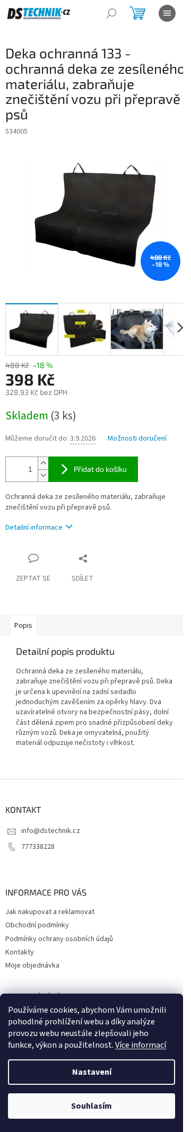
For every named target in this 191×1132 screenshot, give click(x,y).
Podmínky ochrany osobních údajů (59, 939)
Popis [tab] (23, 625)
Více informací (140, 1045)
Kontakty (19, 952)
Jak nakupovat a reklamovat (49, 912)
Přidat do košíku (100, 468)
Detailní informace (34, 527)
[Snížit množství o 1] (43, 475)
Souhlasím (91, 1106)
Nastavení (91, 1072)
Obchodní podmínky (37, 925)
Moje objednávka (32, 965)
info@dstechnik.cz (50, 831)
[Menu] (167, 13)
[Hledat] (111, 13)
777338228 (38, 846)
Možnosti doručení (137, 439)
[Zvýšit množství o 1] (43, 463)
